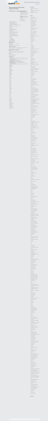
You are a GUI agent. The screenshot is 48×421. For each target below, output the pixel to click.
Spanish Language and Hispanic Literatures (35, 354)
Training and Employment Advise (34, 382)
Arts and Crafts (32, 45)
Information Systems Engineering (34, 225)
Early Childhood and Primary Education (34, 125)
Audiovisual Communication (33, 50)
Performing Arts (32, 301)
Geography (32, 183)
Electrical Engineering (33, 135)
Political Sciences (32, 319)
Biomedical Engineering (33, 58)
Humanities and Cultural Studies (34, 208)
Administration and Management (34, 18)
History (31, 198)
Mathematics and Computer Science (34, 264)
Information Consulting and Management (34, 223)
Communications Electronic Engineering (34, 95)
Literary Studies (32, 250)
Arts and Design (32, 46)
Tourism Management (33, 381)
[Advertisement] (14, 16)
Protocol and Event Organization (34, 323)
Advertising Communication (33, 21)
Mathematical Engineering (33, 262)
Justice (31, 235)
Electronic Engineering (33, 139)
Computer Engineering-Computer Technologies (35, 103)
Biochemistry (32, 56)
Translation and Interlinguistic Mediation (34, 384)
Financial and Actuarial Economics (34, 169)
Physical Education (32, 311)
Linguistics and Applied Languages (34, 249)
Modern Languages (32, 273)
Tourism (31, 378)
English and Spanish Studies (33, 151)
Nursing (31, 291)
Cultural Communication (33, 116)
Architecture (32, 42)
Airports (31, 30)
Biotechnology (32, 60)
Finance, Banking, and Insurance (34, 167)
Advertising (32, 19)
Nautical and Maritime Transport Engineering (35, 285)
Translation (32, 383)
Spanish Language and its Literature (34, 355)
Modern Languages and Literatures (34, 274)
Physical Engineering (33, 312)
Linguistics (32, 248)
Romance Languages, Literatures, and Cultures (35, 334)
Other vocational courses (33, 299)
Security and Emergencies (33, 337)
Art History (32, 44)
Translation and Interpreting (33, 385)
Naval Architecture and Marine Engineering (35, 287)
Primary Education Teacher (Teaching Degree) (35, 322)
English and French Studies (33, 150)
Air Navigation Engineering (33, 29)
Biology (31, 57)
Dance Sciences (32, 117)
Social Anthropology (32, 343)
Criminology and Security (33, 115)
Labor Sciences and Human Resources (34, 239)
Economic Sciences (32, 129)
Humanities (32, 207)
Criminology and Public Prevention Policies (35, 114)
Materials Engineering (33, 261)
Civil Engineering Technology (33, 81)
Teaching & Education (33, 366)
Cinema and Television (33, 78)
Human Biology (32, 205)
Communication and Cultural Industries (34, 94)
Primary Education (32, 321)
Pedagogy (32, 300)
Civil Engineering (32, 80)
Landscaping (32, 240)
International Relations (33, 233)
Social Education (32, 344)
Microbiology (32, 272)
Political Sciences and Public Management (34, 320)
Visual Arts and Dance (33, 392)
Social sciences (32, 345)
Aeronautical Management (33, 22)
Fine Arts (31, 170)
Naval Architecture (32, 286)
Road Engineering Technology (33, 333)
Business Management (33, 67)
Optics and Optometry (33, 292)
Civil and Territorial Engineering (34, 79)
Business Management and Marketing (34, 71)
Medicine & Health (32, 271)
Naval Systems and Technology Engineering (35, 290)
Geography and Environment (33, 184)
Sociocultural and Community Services (34, 347)
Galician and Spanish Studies (33, 181)
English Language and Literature (34, 152)
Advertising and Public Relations (34, 20)
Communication (32, 93)
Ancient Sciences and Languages (34, 31)
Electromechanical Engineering (33, 137)
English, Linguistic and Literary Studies (34, 156)
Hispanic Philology (32, 197)
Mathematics (32, 263)
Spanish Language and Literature (34, 356)
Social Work (32, 346)
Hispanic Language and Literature (34, 196)
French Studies (32, 178)
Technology (32, 367)
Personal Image (32, 302)
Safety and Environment (33, 335)
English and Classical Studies (33, 149)
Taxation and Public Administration (34, 365)
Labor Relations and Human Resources (34, 236)
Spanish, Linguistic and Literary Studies (34, 357)
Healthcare (32, 195)
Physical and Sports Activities (33, 310)
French (31, 177)
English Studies (32, 153)
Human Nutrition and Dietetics (33, 206)
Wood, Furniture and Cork (33, 393)
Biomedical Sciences (33, 59)
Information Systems (32, 224)
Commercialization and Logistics (34, 92)
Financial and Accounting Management (34, 168)
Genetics (31, 182)
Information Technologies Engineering (34, 226)
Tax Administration (32, 364)
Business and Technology (33, 66)
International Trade (32, 234)
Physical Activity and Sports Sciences (34, 309)
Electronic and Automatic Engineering (34, 138)
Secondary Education (33, 336)
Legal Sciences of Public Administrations (34, 247)
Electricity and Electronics (33, 136)
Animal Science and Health (33, 32)
